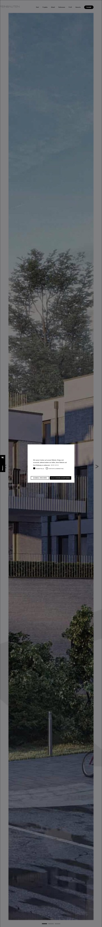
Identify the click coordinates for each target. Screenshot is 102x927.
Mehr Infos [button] (55, 465)
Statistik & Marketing (56, 468)
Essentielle (40, 468)
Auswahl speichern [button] (40, 478)
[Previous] (7, 466)
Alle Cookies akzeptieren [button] (60, 478)
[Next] (94, 466)
